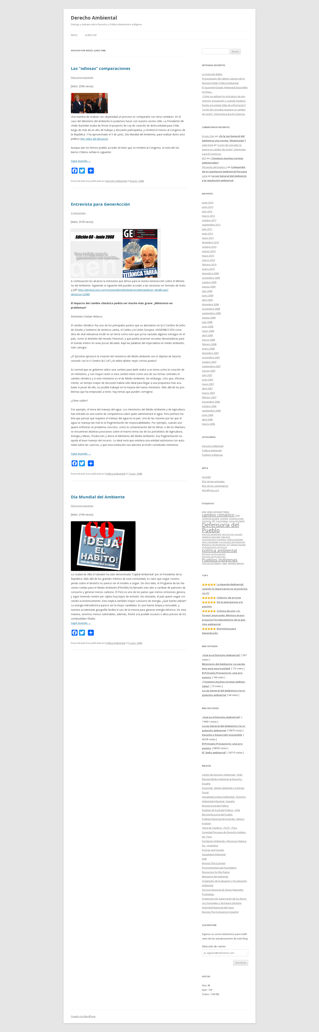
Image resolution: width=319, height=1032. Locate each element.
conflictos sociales (210, 518)
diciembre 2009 (210, 273)
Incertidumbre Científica (214, 539)
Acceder (206, 477)
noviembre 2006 (211, 401)
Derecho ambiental (211, 534)
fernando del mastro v (214, 167)
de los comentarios (215, 486)
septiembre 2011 (211, 224)
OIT (228, 544)
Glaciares (225, 537)
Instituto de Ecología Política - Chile (221, 810)
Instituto (206, 823)
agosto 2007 (208, 370)
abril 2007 (207, 388)
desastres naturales (211, 537)
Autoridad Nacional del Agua (218, 907)
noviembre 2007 (211, 357)
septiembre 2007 (211, 366)
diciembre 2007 (210, 353)
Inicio (74, 35)
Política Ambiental (115, 473)
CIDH (237, 515)
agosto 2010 (208, 251)
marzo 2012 (208, 215)
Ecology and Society (213, 850)
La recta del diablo (212, 74)
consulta (224, 518)
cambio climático (218, 515)
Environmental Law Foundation (219, 867)
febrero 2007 (209, 397)
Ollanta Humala (238, 544)
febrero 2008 (209, 344)
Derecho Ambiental (94, 17)
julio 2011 (207, 229)
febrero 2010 (209, 264)
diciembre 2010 (210, 242)
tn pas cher (208, 136)
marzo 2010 (208, 260)
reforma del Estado (211, 563)
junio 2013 (207, 207)
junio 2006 (207, 415)
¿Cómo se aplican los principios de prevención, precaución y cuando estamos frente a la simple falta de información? (224, 101)
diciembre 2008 (210, 304)
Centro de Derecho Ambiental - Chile (222, 774)
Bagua (226, 511)
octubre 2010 (209, 246)
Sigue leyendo (81, 161)
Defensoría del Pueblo (220, 527)
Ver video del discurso (94, 139)
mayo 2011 (208, 238)
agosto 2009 (208, 286)
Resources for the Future (216, 872)
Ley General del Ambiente (232, 542)
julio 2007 (207, 375)
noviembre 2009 (211, 277)
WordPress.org (210, 490)
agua (204, 511)
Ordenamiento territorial (214, 547)
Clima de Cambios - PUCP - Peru (219, 827)
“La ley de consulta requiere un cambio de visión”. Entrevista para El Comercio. (224, 149)
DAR (204, 858)
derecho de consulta (232, 534)
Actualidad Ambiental (214, 854)
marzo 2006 (208, 424)
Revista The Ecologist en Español (220, 912)
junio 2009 (207, 295)
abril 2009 (207, 300)
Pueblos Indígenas (212, 455)
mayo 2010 (208, 255)
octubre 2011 (209, 220)
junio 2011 (207, 233)
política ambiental (219, 550)
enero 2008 (208, 348)
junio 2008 (207, 326)
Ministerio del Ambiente (214, 544)
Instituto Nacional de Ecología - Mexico (223, 819)
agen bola (207, 145)
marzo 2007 (208, 393)
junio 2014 (207, 202)
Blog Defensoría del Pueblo (217, 814)
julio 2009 (207, 291)
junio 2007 (207, 379)
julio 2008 (207, 322)
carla (204, 176)
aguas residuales (215, 511)
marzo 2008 (208, 339)
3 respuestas (78, 213)
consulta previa (236, 518)
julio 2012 (207, 211)
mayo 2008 (208, 331)
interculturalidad (210, 542)
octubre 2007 (209, 362)
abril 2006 (207, 419)
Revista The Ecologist (213, 863)
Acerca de (91, 35)
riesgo (224, 563)
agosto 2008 (208, 317)
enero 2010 (208, 269)
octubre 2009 (209, 282)
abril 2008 (207, 335)
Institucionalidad (235, 539)
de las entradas (213, 481)
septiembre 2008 (211, 313)
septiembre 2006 (211, 410)
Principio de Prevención (213, 556)
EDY (204, 158)
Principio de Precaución (213, 554)
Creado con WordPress (83, 1016)
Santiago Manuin (236, 563)
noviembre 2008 (211, 308)
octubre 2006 (209, 406)
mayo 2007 (208, 384)
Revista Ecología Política (215, 805)
